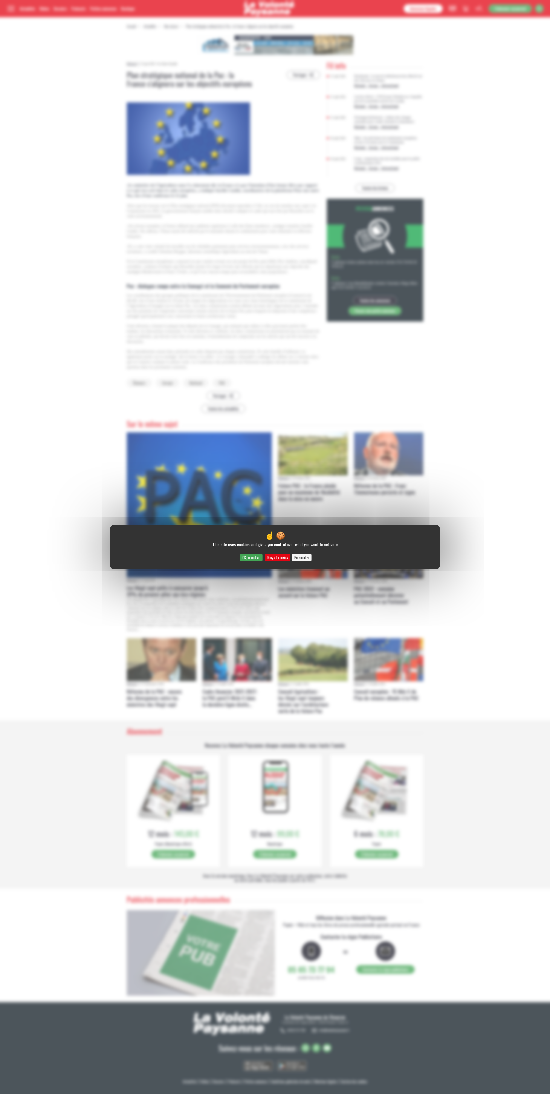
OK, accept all (251, 557)
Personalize (301, 557)
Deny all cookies (277, 557)
